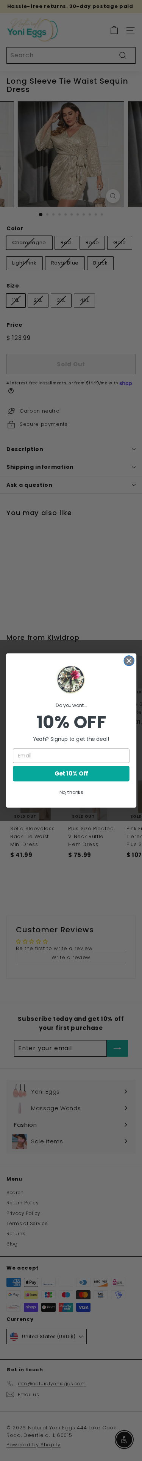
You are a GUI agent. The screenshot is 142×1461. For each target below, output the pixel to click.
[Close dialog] (129, 661)
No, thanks (71, 792)
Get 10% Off (71, 773)
